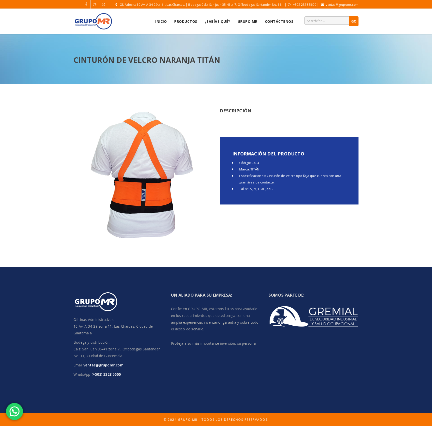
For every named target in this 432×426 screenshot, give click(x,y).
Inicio (161, 21)
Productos (185, 21)
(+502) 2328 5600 (105, 374)
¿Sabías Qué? (217, 21)
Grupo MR (248, 21)
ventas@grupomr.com (342, 5)
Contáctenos (279, 21)
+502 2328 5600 (304, 5)
